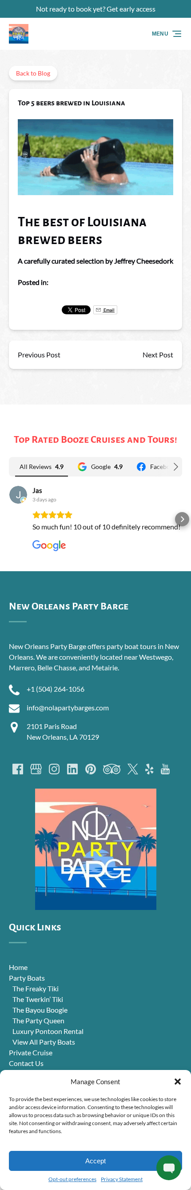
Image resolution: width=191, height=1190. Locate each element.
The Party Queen (38, 1020)
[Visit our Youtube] (165, 769)
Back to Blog (33, 73)
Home (18, 967)
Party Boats (27, 978)
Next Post (158, 354)
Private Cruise (30, 1052)
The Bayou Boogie (40, 1010)
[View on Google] (18, 495)
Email (109, 310)
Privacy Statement (122, 1179)
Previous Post (39, 354)
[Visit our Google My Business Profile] (36, 769)
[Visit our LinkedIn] (72, 769)
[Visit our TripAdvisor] (111, 769)
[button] (177, 1081)
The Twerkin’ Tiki (37, 999)
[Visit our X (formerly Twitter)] (132, 769)
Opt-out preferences (72, 1179)
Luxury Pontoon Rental (48, 1031)
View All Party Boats (43, 1042)
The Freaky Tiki (35, 988)
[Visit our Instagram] (54, 769)
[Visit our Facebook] (17, 769)
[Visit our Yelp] (149, 769)
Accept (95, 1161)
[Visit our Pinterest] (90, 769)
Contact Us (26, 1063)
